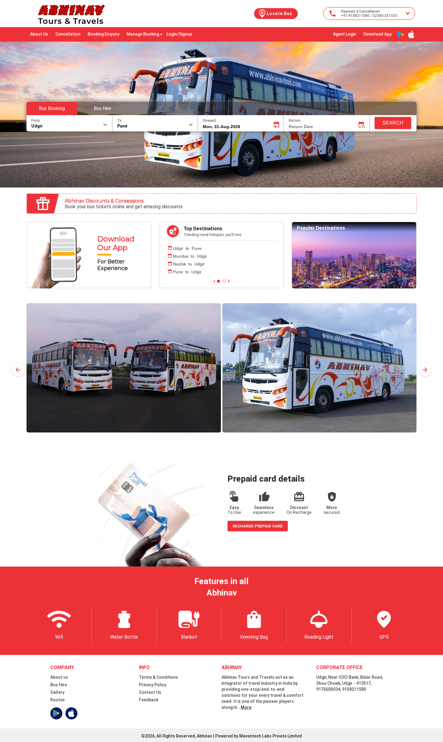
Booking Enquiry (103, 34)
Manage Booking (143, 34)
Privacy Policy (152, 684)
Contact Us (150, 692)
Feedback (148, 699)
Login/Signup (179, 34)
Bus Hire (102, 108)
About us (59, 677)
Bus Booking (52, 108)
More (246, 707)
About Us (39, 34)
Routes (57, 699)
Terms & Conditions (158, 677)
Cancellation (67, 34)
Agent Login (344, 34)
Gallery (57, 692)
